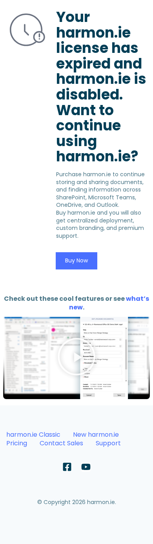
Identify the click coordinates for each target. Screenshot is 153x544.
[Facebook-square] (67, 467)
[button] (76, 358)
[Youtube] (86, 467)
